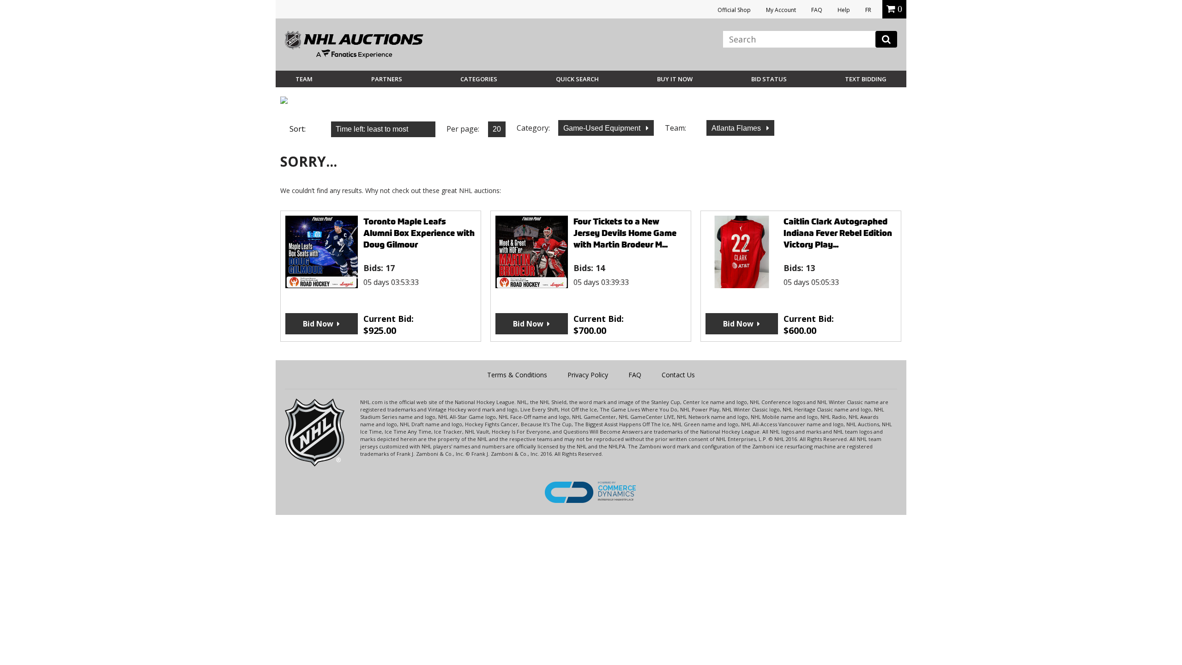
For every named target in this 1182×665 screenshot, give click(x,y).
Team (304, 79)
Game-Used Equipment (602, 128)
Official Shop (734, 10)
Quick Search (577, 79)
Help (844, 10)
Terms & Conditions (517, 374)
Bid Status (769, 79)
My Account (781, 10)
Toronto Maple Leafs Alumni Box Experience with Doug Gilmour (419, 233)
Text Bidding (865, 79)
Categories (478, 79)
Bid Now (318, 324)
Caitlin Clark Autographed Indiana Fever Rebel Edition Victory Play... (838, 233)
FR (868, 10)
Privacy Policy (587, 374)
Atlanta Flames (737, 128)
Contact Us (678, 374)
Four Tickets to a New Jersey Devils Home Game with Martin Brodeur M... (624, 233)
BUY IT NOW (675, 79)
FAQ (816, 10)
